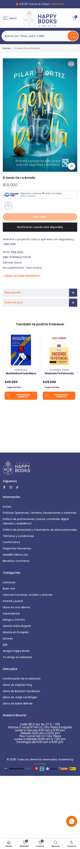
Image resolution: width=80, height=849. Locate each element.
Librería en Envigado (16, 632)
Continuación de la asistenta (21, 678)
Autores (8, 638)
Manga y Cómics (14, 620)
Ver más (58, 4)
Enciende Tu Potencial (59, 373)
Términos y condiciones (18, 536)
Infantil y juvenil (13, 601)
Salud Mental (11, 613)
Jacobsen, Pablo (59, 370)
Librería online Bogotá (17, 626)
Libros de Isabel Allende (18, 703)
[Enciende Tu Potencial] (59, 350)
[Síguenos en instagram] (9, 283)
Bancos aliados (28, 196)
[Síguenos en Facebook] (5, 284)
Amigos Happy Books (16, 651)
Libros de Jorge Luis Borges (20, 697)
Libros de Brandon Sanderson (21, 691)
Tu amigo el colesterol (17, 657)
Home (6, 48)
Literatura (9, 582)
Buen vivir (9, 588)
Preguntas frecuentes (17, 548)
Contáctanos (11, 542)
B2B (5, 645)
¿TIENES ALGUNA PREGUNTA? (22, 276)
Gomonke (40, 764)
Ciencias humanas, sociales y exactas (27, 595)
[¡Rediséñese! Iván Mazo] (21, 350)
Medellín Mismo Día (15, 555)
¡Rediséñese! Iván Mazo (21, 373)
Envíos (7, 507)
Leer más (10, 243)
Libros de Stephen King (17, 685)
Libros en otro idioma (16, 607)
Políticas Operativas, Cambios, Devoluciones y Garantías (39, 513)
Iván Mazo (21, 370)
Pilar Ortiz (17, 252)
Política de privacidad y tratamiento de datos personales (40, 530)
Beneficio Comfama (16, 561)
